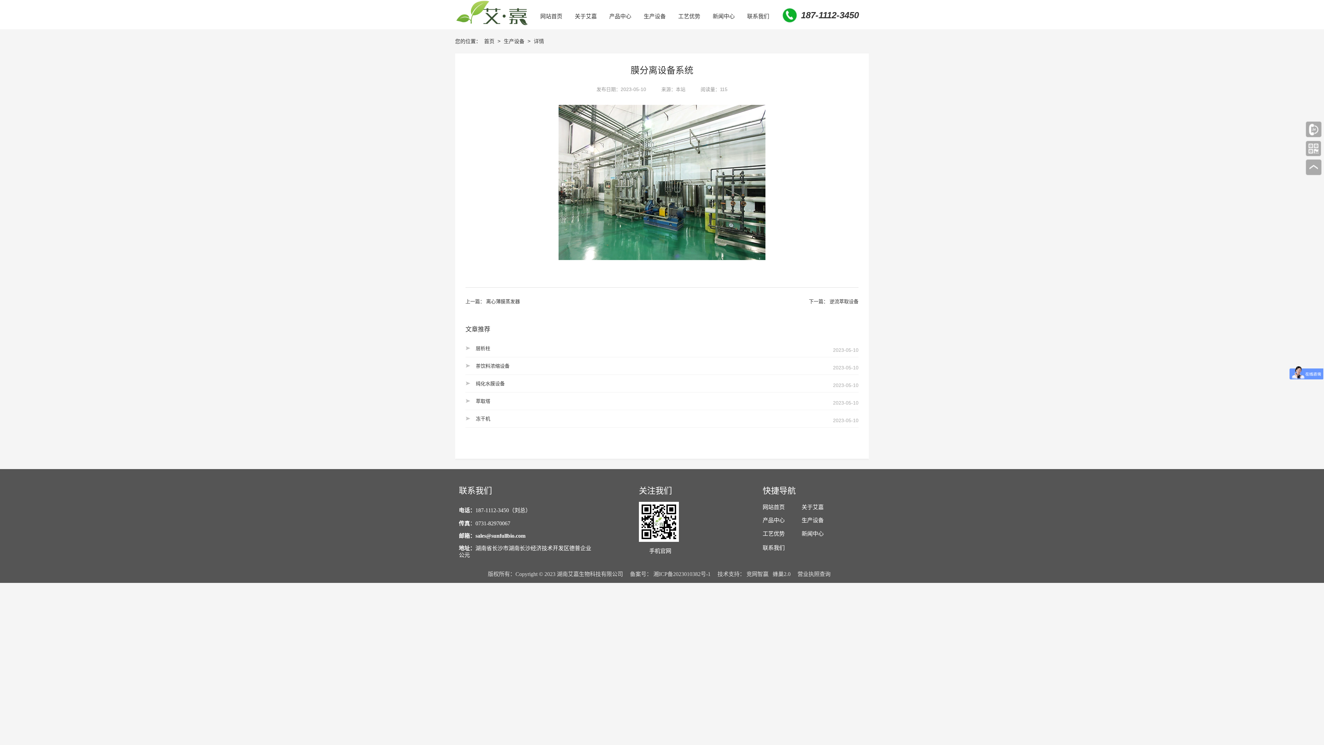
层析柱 (483, 348)
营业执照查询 (814, 574)
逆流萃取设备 (844, 301)
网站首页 (774, 507)
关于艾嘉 (813, 507)
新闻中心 (813, 534)
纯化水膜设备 (490, 383)
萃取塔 (483, 401)
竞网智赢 (757, 574)
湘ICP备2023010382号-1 (682, 574)
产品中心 (774, 520)
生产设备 (515, 41)
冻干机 (483, 418)
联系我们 (774, 548)
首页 (490, 41)
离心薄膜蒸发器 (503, 301)
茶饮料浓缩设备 (493, 366)
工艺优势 (774, 534)
